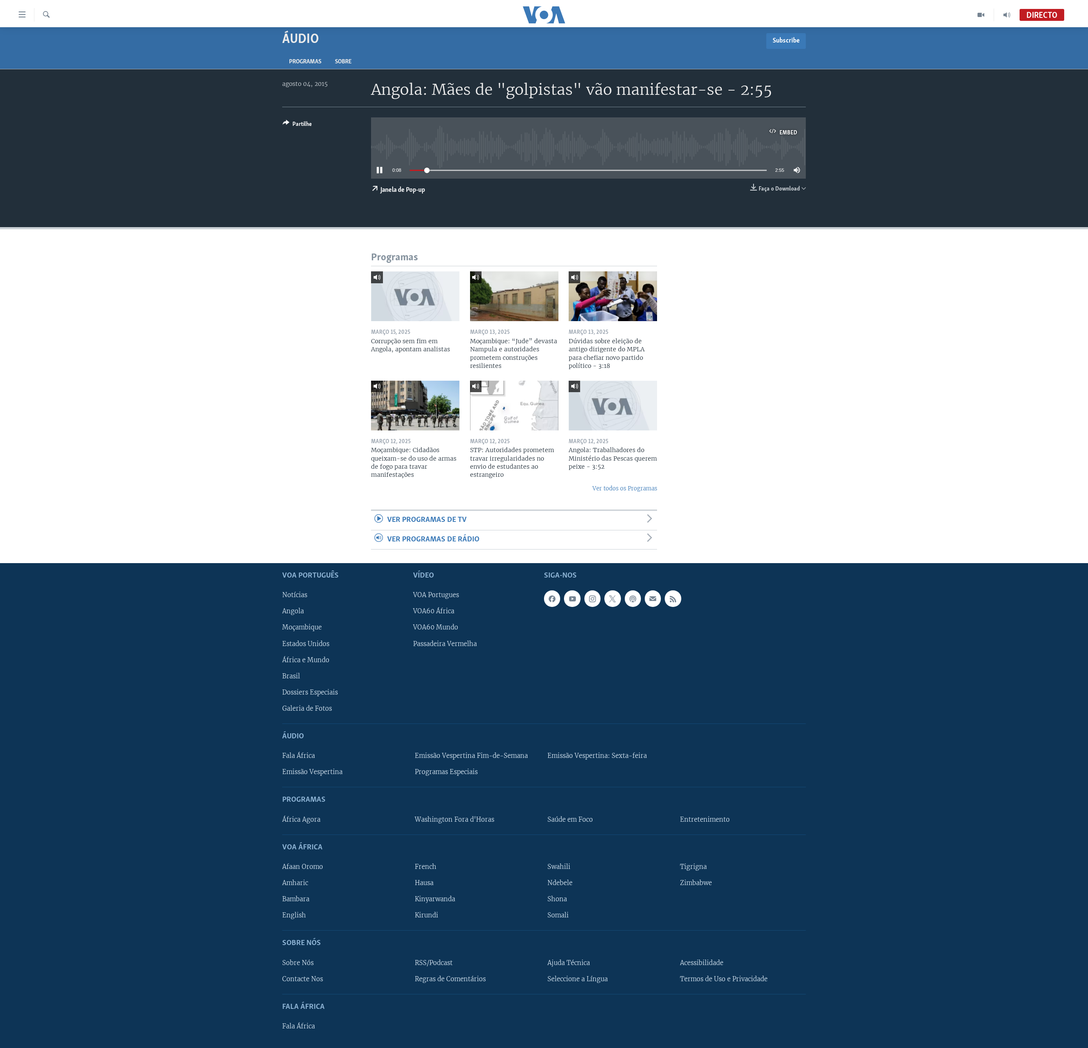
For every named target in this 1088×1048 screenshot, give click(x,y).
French (425, 867)
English (294, 915)
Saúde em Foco (570, 819)
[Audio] (1007, 15)
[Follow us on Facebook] (552, 598)
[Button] (297, 125)
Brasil (291, 676)
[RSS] (673, 598)
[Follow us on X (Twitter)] (612, 598)
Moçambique (302, 628)
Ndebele (559, 883)
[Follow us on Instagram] (592, 598)
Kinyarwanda (435, 899)
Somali (558, 915)
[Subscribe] (653, 598)
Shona (557, 899)
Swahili (558, 867)
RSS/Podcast (434, 963)
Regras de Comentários (450, 979)
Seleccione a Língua (577, 979)
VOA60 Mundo (435, 628)
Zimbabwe (696, 883)
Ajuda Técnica (568, 963)
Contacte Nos (302, 979)
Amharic (295, 883)
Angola (293, 611)
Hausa (424, 883)
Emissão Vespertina (312, 772)
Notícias (294, 595)
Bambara (295, 899)
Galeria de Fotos (307, 708)
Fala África (298, 756)
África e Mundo (305, 660)
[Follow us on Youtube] (572, 598)
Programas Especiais (446, 772)
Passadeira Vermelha (445, 644)
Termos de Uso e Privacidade (724, 979)
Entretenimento (705, 819)
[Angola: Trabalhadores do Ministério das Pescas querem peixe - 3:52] (613, 405)
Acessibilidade (701, 963)
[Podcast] (633, 598)
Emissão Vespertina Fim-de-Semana (471, 756)
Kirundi (426, 915)
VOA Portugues (436, 595)
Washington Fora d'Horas (454, 819)
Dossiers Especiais (310, 692)
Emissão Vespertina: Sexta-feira (597, 756)
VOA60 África (433, 611)
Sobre (343, 62)
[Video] (981, 15)
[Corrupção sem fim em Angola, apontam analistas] (415, 296)
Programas (305, 62)
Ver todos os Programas (624, 488)
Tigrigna (693, 867)
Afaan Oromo (302, 867)
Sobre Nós (298, 963)
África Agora (301, 819)
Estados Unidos (305, 644)
